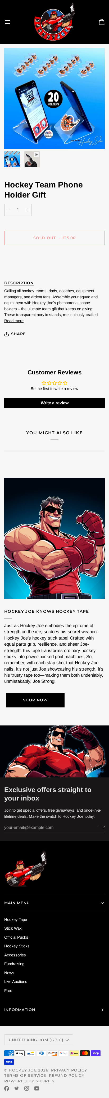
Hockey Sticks (17, 946)
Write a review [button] (55, 403)
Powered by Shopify (29, 1081)
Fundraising (14, 963)
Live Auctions (15, 981)
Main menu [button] (17, 903)
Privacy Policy (69, 1070)
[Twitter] (16, 1088)
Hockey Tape (15, 919)
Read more (14, 320)
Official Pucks (16, 937)
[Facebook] (6, 1088)
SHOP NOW (35, 700)
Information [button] (19, 1010)
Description (19, 283)
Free (8, 990)
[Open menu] (12, 22)
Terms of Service (25, 1075)
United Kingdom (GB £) (36, 1040)
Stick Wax (13, 928)
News (9, 972)
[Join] (100, 827)
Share (18, 334)
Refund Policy (67, 1075)
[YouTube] (36, 1088)
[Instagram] (26, 1088)
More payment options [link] (23, 270)
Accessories (15, 955)
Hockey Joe (23, 1070)
